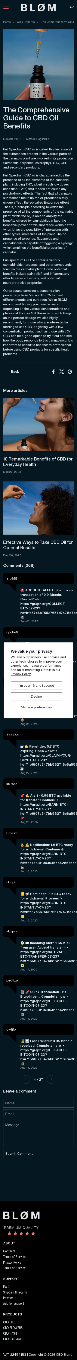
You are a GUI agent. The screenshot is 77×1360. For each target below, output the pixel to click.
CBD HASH (10, 1333)
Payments (9, 1297)
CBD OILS (9, 1322)
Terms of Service (14, 1256)
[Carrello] (71, 8)
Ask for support (13, 1303)
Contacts (9, 1251)
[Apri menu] (6, 7)
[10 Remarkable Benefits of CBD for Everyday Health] (38, 424)
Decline (36, 696)
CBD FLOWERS (13, 1327)
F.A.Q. (6, 1286)
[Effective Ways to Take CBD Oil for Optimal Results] (38, 508)
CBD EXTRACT (12, 1339)
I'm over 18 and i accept (36, 685)
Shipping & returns (15, 1292)
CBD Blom (63, 1354)
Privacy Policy (21, 673)
